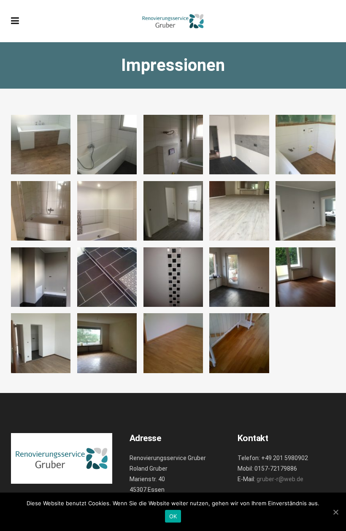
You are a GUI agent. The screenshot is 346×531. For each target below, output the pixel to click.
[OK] (335, 512)
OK (173, 516)
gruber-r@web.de (280, 479)
